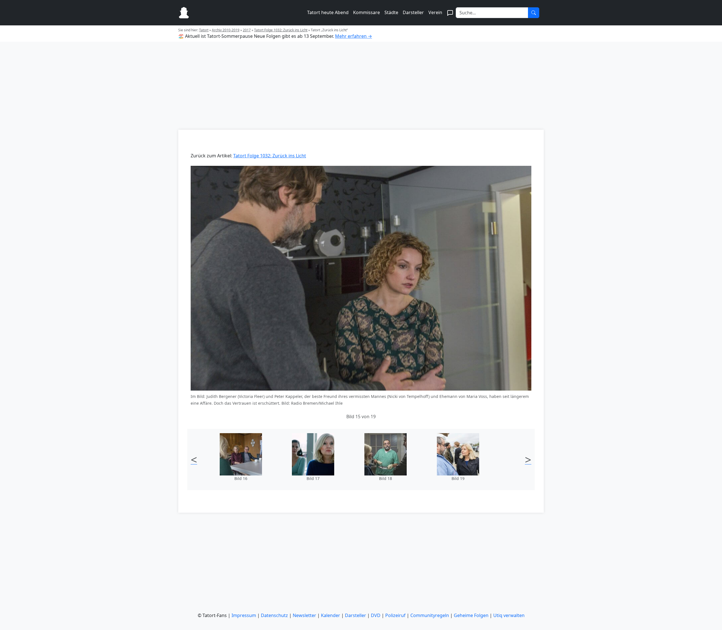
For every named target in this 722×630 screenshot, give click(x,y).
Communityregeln (429, 615)
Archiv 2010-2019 (225, 30)
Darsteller (413, 12)
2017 (247, 30)
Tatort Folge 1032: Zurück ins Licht (280, 30)
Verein (435, 12)
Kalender (330, 615)
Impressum (244, 615)
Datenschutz (274, 615)
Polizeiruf (395, 615)
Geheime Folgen (471, 615)
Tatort (203, 30)
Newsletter (304, 615)
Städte (391, 12)
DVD (375, 615)
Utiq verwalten (509, 615)
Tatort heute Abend (328, 12)
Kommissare (366, 12)
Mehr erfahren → (353, 36)
